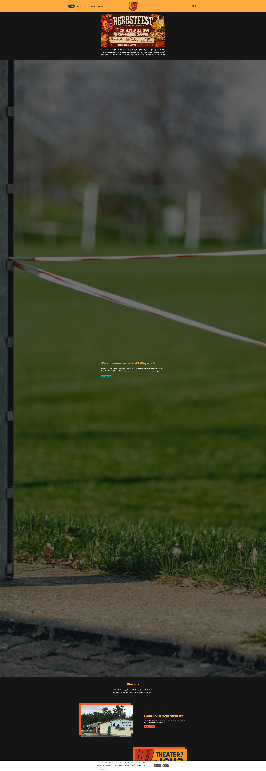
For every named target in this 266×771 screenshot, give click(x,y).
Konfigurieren (103, 769)
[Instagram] (196, 6)
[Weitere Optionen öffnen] (105, 6)
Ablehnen (165, 766)
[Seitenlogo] (133, 6)
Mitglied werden (106, 376)
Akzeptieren (158, 766)
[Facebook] (193, 6)
